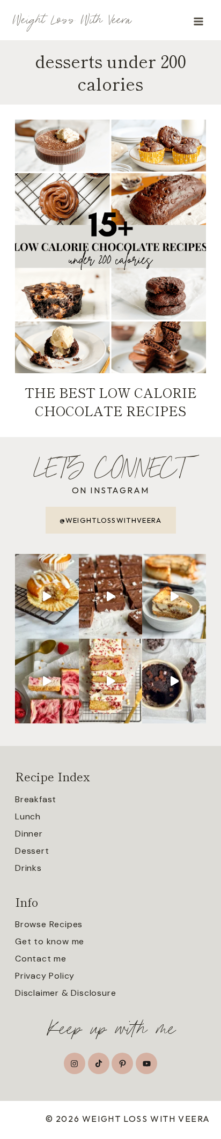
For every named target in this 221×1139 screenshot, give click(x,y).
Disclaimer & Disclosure (65, 993)
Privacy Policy (45, 975)
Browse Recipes (49, 924)
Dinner (29, 833)
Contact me (41, 958)
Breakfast (35, 799)
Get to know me (49, 941)
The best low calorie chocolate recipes (111, 401)
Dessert (32, 850)
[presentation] (110, 246)
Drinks (28, 868)
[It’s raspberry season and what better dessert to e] (111, 681)
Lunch (28, 816)
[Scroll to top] (212, 1101)
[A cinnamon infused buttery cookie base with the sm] (174, 596)
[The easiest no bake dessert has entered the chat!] (111, 596)
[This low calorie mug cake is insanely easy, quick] (174, 681)
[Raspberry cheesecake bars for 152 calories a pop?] (47, 681)
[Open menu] (198, 21)
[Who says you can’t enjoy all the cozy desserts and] (47, 596)
